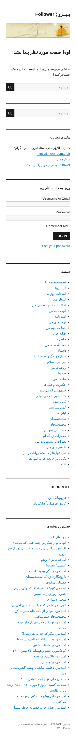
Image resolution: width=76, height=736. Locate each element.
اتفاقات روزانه (56, 293)
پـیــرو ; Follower (52, 14)
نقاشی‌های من (56, 447)
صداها (62, 373)
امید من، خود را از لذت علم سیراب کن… (39, 611)
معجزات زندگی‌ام (54, 436)
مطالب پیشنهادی (54, 430)
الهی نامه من (57, 310)
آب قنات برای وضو (53, 559)
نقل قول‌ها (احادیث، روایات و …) (44, 453)
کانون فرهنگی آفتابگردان (49, 503)
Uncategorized (55, 282)
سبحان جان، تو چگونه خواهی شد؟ (43, 679)
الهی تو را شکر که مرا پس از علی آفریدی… (37, 605)
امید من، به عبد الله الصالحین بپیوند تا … (39, 639)
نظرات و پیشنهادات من (50, 441)
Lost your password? (55, 246)
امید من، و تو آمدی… (52, 662)
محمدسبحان (58, 418)
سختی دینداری (56, 599)
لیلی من (60, 413)
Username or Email (56, 198)
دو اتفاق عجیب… (54, 537)
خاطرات (60, 339)
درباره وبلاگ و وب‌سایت (50, 356)
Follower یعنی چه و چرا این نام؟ (48, 165)
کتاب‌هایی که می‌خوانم (51, 396)
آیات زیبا (60, 288)
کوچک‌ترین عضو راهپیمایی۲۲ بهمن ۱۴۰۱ (39, 650)
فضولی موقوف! (55, 582)
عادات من (59, 379)
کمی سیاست (57, 407)
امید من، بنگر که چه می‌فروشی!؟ (43, 633)
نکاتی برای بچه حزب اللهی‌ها (47, 458)
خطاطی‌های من (55, 345)
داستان (61, 350)
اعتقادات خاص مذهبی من (49, 305)
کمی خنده (59, 401)
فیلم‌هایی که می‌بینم (53, 390)
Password (63, 212)
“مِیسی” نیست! (56, 565)
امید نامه (60, 316)
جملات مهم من (56, 328)
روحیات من (58, 367)
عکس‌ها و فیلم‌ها (55, 384)
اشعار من (59, 299)
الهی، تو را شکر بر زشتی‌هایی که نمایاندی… (37, 542)
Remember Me (56, 226)
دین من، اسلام (56, 362)
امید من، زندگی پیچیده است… (46, 571)
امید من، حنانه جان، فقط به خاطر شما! (40, 707)
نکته (63, 464)
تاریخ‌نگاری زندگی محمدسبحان (46, 576)
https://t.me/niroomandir (53, 153)
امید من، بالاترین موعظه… (48, 656)
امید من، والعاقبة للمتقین (49, 645)
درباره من (63, 159)
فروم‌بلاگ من (57, 497)
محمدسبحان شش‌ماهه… (49, 616)
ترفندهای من (57, 322)
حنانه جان (59, 333)
